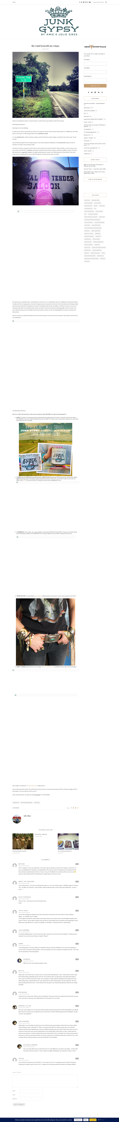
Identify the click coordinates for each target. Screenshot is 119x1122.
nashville (98, 236)
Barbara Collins (25, 1006)
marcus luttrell (89, 233)
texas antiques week (26, 802)
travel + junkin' (88, 151)
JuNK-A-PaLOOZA (89, 222)
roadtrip (97, 244)
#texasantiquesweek (32, 785)
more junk (86, 140)
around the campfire (89, 110)
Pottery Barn (88, 241)
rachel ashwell (89, 244)
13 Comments (15, 807)
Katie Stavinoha (25, 897)
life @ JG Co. (87, 135)
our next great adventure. (65, 851)
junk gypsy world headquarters (93, 228)
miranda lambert (89, 236)
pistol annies (96, 239)
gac (85, 214)
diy (95, 208)
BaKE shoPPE (98, 203)
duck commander (89, 211)
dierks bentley (88, 208)
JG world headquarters (90, 132)
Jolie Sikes (27, 816)
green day (102, 216)
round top (16, 802)
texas (103, 253)
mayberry (97, 233)
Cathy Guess (23, 910)
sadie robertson (97, 250)
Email (13, 1094)
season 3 (87, 253)
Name (13, 1090)
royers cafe (88, 250)
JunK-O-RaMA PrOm (99, 222)
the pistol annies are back (19, 851)
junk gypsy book (96, 225)
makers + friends (88, 138)
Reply (77, 863)
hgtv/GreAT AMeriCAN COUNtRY (93, 119)
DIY (85, 113)
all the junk (87, 107)
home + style (87, 122)
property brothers (98, 241)
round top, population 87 (90, 148)
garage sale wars (93, 214)
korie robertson (96, 230)
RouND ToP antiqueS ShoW (98, 247)
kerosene (87, 230)
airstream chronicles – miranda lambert (94, 103)
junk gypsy (87, 225)
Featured (86, 116)
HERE (24, 480)
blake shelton (88, 205)
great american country (91, 216)
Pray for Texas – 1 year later (91, 169)
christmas (102, 205)
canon (95, 205)
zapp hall (37, 802)
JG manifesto (87, 129)
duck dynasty (99, 211)
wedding (102, 258)
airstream (87, 200)
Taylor (21, 1058)
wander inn (87, 153)
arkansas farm (95, 200)
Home (14, 2)
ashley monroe (88, 203)
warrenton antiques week (91, 258)
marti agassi (38, 596)
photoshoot (88, 239)
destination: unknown (41, 834)
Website (14, 1098)
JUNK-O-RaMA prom (47, 666)
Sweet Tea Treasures (26, 881)
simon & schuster (95, 253)
